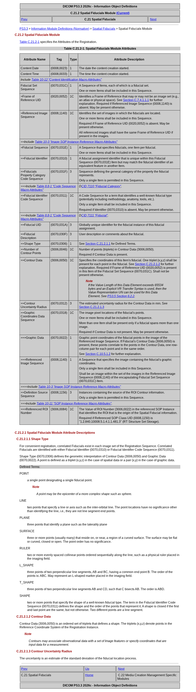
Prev (24, 19)
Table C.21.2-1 (29, 41)
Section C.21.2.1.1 (97, 243)
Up (87, 668)
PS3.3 (24, 28)
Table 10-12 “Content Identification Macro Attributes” (66, 79)
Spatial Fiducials (103, 28)
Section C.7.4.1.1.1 (136, 100)
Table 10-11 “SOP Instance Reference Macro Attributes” (74, 403)
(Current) (122, 13)
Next (153, 19)
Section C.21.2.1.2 (147, 264)
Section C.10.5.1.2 (97, 354)
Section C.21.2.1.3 (91, 307)
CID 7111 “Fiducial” (94, 215)
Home (89, 675)
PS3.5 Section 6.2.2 (120, 296)
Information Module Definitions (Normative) (60, 28)
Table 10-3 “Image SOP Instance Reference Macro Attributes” (76, 141)
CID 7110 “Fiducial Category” (101, 186)
